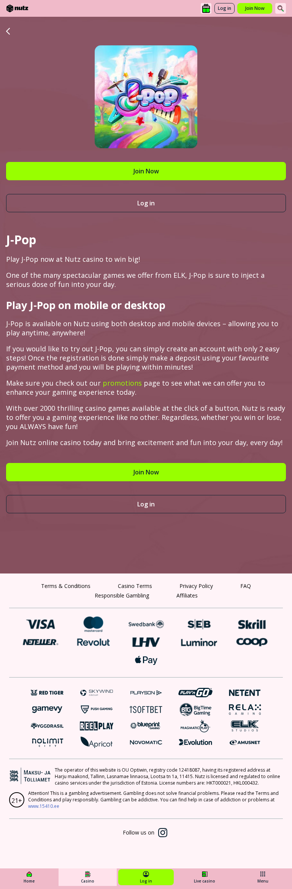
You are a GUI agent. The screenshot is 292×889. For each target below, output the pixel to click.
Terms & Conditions (65, 585)
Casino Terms (135, 585)
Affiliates (187, 595)
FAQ (245, 585)
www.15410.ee (43, 806)
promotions (122, 383)
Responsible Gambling (122, 595)
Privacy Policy (196, 585)
